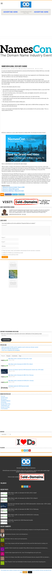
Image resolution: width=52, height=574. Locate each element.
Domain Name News (30, 68)
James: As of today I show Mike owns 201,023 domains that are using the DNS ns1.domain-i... (27, 557)
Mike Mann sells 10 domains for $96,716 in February (21, 375)
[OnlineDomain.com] (26, 4)
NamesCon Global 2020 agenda (11, 189)
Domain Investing (5, 407)
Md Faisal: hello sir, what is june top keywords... (16, 538)
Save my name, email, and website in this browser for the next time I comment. (21, 250)
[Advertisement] (26, 25)
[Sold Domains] (26, 201)
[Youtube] (30, 450)
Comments (14, 355)
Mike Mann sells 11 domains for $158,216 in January (21, 380)
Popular (8, 355)
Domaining (3, 402)
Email (3, 241)
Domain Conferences (23, 68)
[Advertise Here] (26, 11)
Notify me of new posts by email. (10, 254)
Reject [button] (30, 572)
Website (4, 246)
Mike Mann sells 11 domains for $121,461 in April (20, 358)
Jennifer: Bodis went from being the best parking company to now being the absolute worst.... (27, 529)
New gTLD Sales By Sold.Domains (10, 348)
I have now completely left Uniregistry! (11, 350)
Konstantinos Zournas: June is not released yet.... (17, 534)
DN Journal (3, 399)
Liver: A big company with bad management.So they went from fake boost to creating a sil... (26, 543)
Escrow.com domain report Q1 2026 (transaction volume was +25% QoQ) (25, 369)
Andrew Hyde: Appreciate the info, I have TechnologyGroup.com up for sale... (23, 552)
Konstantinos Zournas (6, 68)
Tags (20, 355)
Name (3, 237)
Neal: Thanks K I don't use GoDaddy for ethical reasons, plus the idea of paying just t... (25, 561)
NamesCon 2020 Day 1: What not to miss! (13, 190)
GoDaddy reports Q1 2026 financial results (18, 386)
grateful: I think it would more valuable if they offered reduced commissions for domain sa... (26, 548)
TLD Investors (4, 408)
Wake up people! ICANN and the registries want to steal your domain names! (20, 347)
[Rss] (22, 450)
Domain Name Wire (5, 404)
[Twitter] (25, 450)
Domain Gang (4, 397)
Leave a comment (40, 68)
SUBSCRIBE (6, 339)
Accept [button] (24, 572)
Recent (3, 355)
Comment (4, 225)
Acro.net (3, 396)
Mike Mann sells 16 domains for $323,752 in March (20, 364)
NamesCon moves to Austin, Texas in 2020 (14, 187)
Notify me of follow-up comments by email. (13, 252)
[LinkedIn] (27, 450)
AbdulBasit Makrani (5, 400)
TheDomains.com (5, 405)
